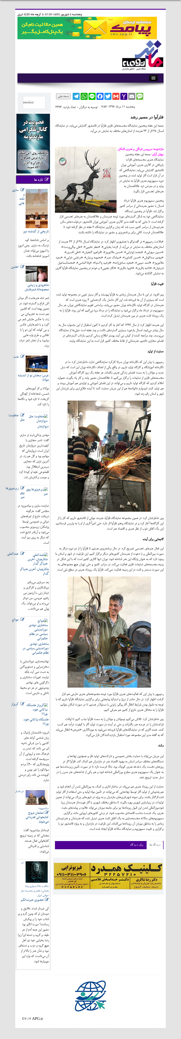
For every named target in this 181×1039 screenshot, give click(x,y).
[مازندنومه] (142, 54)
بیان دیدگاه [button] (136, 845)
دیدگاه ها (154, 845)
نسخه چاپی (63, 96)
